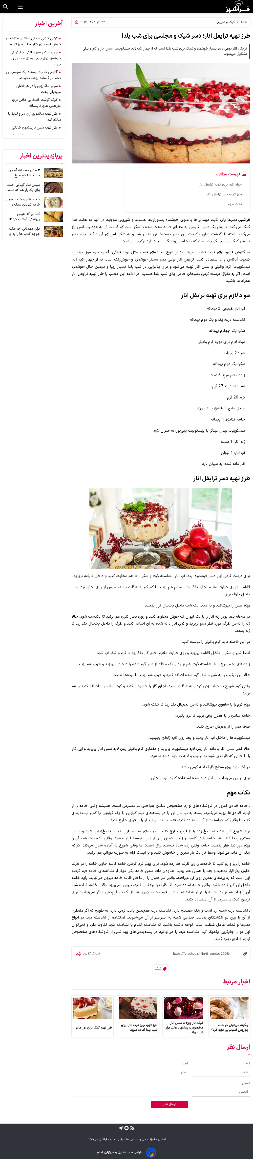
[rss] (132, 1128)
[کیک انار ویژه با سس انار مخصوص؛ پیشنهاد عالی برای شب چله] (183, 1008)
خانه (243, 22)
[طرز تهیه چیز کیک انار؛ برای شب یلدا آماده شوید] (138, 1008)
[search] (5, 6)
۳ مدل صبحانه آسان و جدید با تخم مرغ (24, 173)
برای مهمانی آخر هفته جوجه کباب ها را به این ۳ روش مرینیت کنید (23, 231)
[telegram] (120, 1128)
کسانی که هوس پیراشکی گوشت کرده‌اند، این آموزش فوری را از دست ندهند (23, 216)
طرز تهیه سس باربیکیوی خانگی (35, 127)
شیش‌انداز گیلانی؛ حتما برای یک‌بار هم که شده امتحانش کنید (23, 187)
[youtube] (126, 1128)
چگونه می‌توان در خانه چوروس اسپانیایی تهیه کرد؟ (230, 1027)
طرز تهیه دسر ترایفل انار (224, 194)
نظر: (185, 1063)
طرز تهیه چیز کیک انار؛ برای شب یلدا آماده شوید (139, 1027)
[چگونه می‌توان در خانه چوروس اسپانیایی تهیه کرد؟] (229, 1008)
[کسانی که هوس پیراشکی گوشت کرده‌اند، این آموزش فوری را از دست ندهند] (53, 216)
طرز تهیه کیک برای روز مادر (94, 1027)
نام (248, 1063)
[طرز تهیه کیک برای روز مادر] (92, 1008)
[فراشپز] (237, 6)
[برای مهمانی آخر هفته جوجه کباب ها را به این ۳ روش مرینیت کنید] (53, 231)
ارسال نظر (169, 1104)
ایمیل (246, 1083)
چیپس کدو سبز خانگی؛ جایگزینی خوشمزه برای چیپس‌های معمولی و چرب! (35, 58)
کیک (158, 969)
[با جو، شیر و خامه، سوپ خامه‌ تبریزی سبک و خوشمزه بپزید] (53, 202)
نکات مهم (235, 204)
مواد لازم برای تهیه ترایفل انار (220, 184)
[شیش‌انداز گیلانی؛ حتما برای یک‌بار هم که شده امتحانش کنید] (53, 187)
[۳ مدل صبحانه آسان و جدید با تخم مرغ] (53, 173)
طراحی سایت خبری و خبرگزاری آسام (119, 1152)
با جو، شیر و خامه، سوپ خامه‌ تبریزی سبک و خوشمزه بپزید (22, 202)
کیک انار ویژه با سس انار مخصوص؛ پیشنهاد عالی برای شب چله (184, 1028)
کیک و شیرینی (225, 22)
